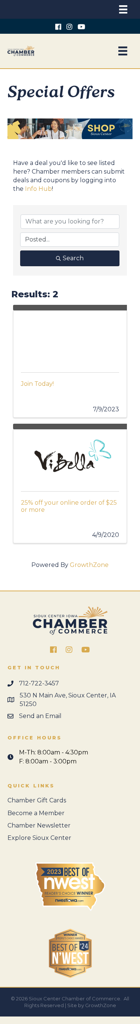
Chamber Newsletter (39, 825)
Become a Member (36, 813)
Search (73, 258)
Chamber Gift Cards (36, 800)
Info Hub (38, 188)
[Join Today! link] (70, 337)
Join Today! (37, 383)
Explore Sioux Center (39, 837)
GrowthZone (89, 564)
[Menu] (123, 9)
